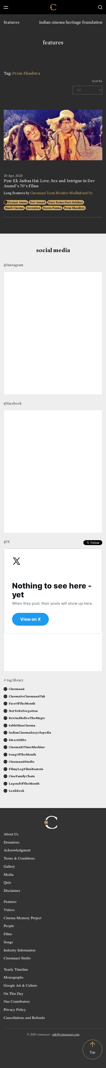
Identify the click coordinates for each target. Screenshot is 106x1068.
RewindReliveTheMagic (27, 718)
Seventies (33, 208)
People (9, 925)
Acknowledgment (17, 849)
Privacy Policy (15, 1009)
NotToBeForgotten (23, 711)
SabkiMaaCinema (22, 725)
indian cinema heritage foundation (70, 22)
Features (10, 901)
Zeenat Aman (17, 202)
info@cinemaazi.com (65, 1034)
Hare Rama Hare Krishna (65, 202)
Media (9, 874)
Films (8, 933)
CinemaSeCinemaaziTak (27, 696)
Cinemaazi (16, 689)
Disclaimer (12, 890)
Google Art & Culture (20, 985)
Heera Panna (52, 208)
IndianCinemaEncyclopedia (30, 732)
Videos (9, 909)
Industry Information (19, 949)
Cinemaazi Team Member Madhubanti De (61, 193)
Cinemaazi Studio (17, 957)
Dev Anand (37, 202)
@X (7, 541)
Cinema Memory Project (22, 917)
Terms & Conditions (19, 858)
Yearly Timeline (16, 969)
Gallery (9, 866)
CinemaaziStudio (22, 761)
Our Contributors (17, 1001)
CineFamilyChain (22, 776)
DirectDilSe (17, 740)
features (11, 22)
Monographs (13, 977)
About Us (11, 833)
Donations (11, 842)
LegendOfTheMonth (24, 783)
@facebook (13, 403)
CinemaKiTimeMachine (27, 747)
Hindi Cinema (14, 208)
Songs (8, 941)
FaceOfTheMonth (22, 703)
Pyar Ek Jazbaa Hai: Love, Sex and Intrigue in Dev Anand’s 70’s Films (49, 183)
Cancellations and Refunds (24, 1017)
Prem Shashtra (74, 208)
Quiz (7, 882)
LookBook (16, 790)
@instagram (13, 265)
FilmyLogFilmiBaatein (26, 769)
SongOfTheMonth (22, 754)
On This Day (13, 993)
